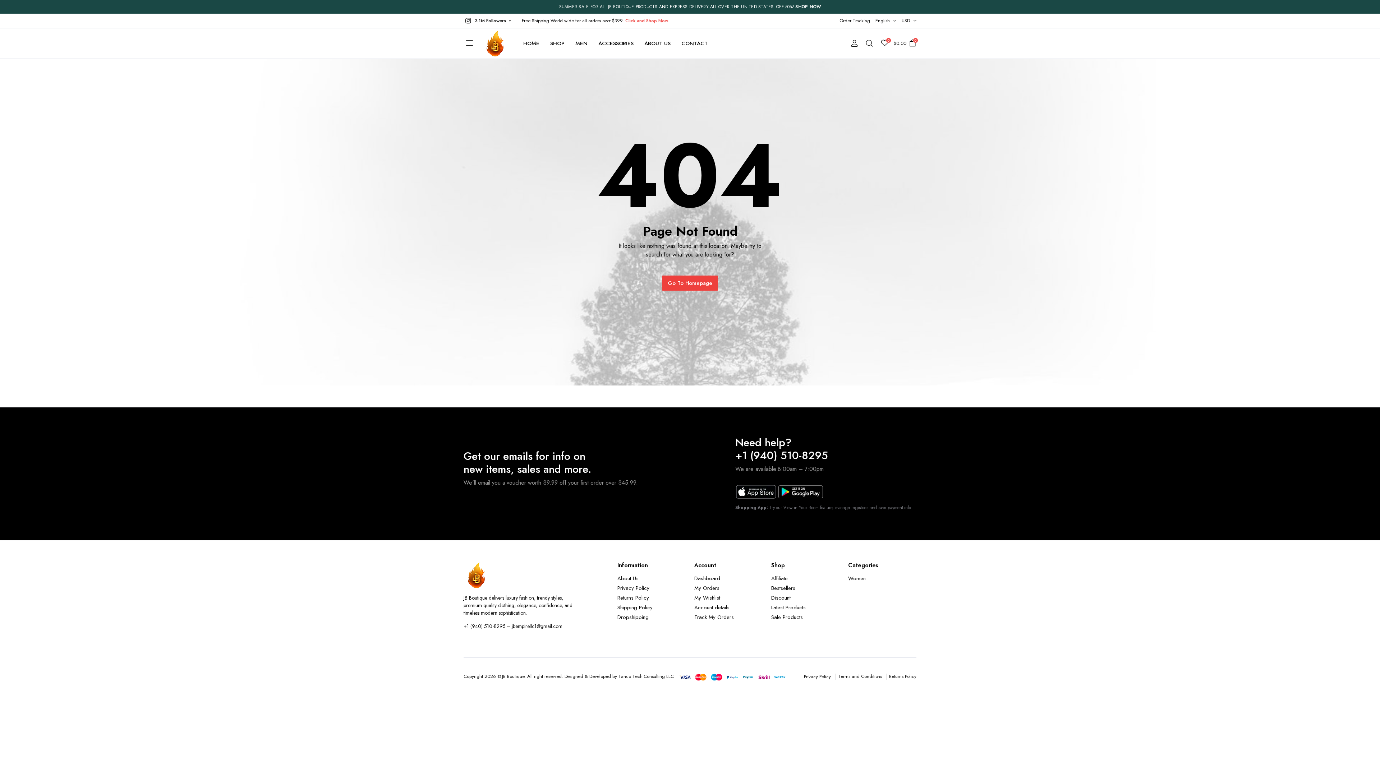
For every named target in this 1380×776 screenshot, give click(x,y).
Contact (694, 43)
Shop (557, 43)
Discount (781, 598)
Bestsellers (783, 588)
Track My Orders (714, 617)
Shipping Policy (635, 607)
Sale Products (787, 617)
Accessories (616, 43)
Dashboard (707, 578)
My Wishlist (707, 598)
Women (857, 578)
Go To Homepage (690, 283)
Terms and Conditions (860, 676)
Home (531, 43)
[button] (487, 21)
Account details (712, 607)
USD (906, 20)
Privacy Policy (633, 588)
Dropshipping (633, 617)
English (882, 20)
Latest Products (788, 607)
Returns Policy (633, 598)
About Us (657, 43)
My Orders (706, 588)
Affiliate (779, 578)
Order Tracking (855, 20)
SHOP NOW (808, 7)
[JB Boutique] (495, 43)
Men (581, 43)
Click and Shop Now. (646, 20)
